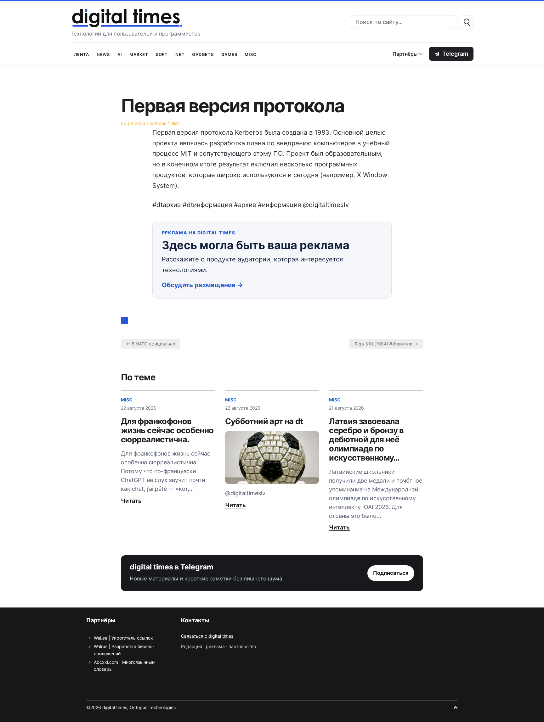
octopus (158, 123)
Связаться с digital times (207, 636)
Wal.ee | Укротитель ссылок (123, 638)
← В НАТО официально (150, 343)
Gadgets (202, 54)
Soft (162, 54)
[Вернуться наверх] (455, 707)
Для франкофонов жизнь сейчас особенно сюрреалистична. (167, 430)
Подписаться (391, 573)
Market (138, 54)
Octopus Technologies (153, 707)
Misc (250, 54)
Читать (131, 500)
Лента (81, 54)
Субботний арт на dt (264, 421)
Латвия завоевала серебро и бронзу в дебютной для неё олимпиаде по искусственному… (366, 439)
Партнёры (405, 54)
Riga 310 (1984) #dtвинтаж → (386, 343)
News (103, 54)
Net (179, 54)
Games (229, 54)
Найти (466, 22)
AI (119, 54)
